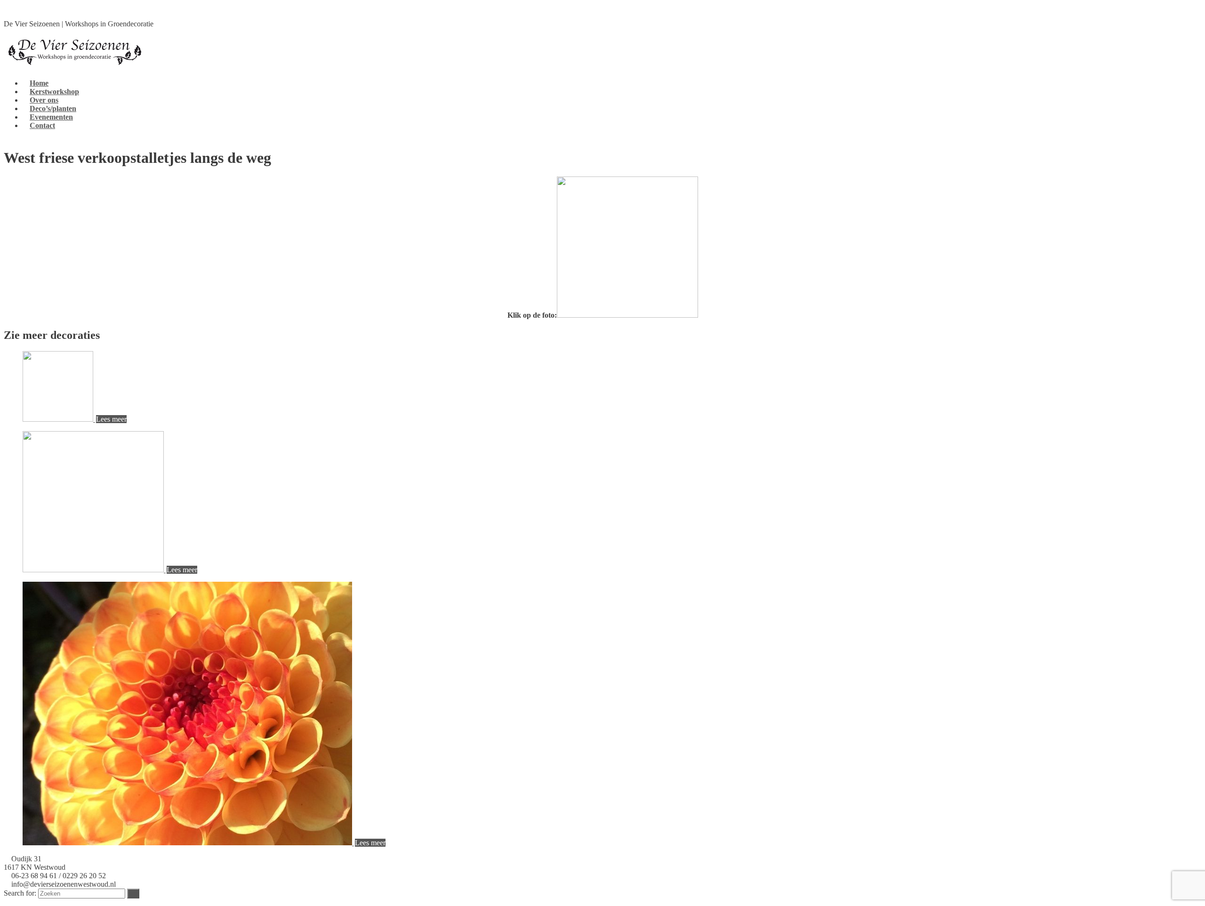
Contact (42, 125)
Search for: (20, 893)
